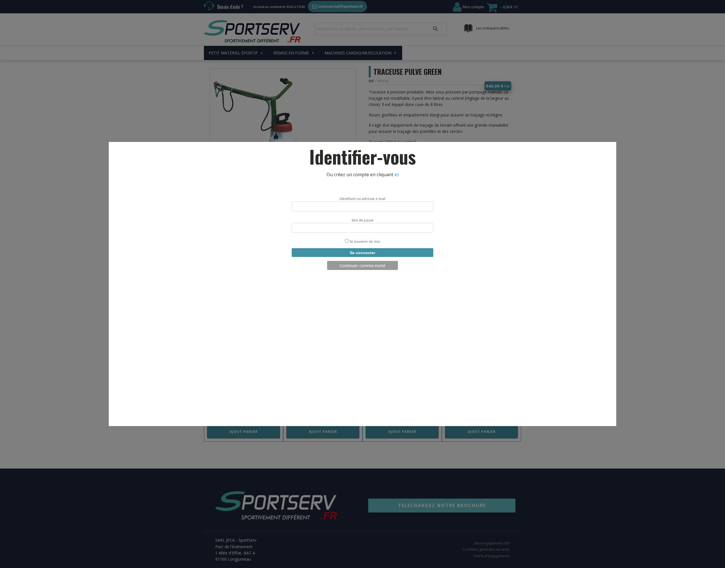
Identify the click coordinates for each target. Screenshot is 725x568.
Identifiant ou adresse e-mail (362, 198)
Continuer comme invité (362, 265)
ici (397, 174)
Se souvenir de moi (364, 241)
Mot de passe (363, 220)
